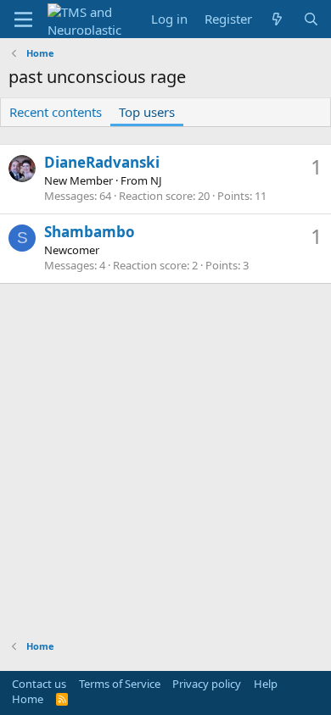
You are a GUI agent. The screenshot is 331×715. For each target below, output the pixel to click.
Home (27, 699)
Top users (147, 111)
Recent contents (55, 111)
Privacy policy (206, 683)
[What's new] (277, 19)
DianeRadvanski (102, 162)
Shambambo (89, 231)
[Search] (311, 19)
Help (266, 683)
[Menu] (23, 19)
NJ (156, 180)
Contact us (39, 683)
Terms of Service (119, 683)
